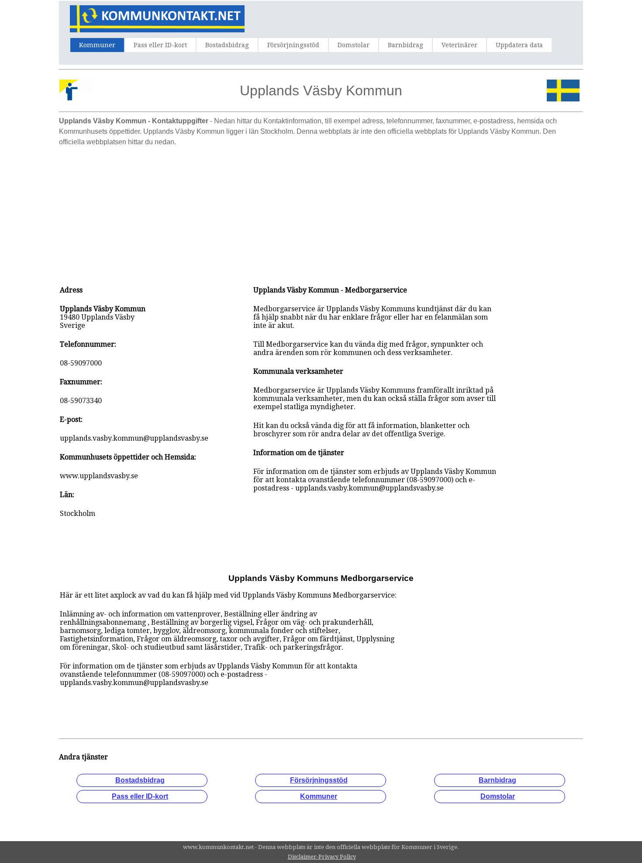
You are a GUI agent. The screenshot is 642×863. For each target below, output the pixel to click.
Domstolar (353, 45)
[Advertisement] (321, 211)
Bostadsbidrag (227, 45)
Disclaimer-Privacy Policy (322, 856)
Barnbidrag (405, 45)
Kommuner (97, 45)
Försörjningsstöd (293, 45)
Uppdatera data (519, 45)
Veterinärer (459, 45)
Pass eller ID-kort (160, 45)
